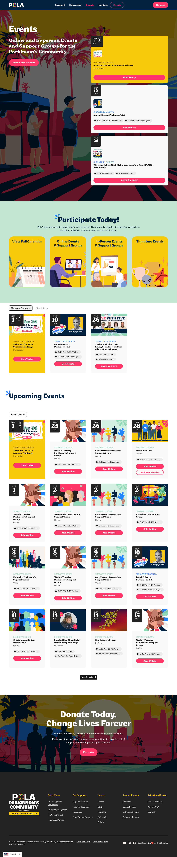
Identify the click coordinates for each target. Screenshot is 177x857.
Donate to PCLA (155, 802)
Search (117, 5)
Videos (101, 802)
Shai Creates (162, 843)
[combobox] (12, 854)
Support (60, 5)
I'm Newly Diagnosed (57, 810)
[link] (129, 77)
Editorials (102, 817)
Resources (77, 812)
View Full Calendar (23, 62)
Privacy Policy (83, 841)
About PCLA (153, 807)
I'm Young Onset (55, 815)
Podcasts (102, 812)
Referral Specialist (81, 807)
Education (75, 5)
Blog (100, 807)
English (13, 854)
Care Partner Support (83, 817)
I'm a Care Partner (56, 820)
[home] (25, 5)
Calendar (127, 802)
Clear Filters (42, 308)
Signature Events (131, 817)
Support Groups (80, 802)
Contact (103, 5)
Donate (160, 5)
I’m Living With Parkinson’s (55, 803)
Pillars (101, 822)
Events (90, 5)
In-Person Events (131, 812)
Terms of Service (100, 841)
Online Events (129, 807)
